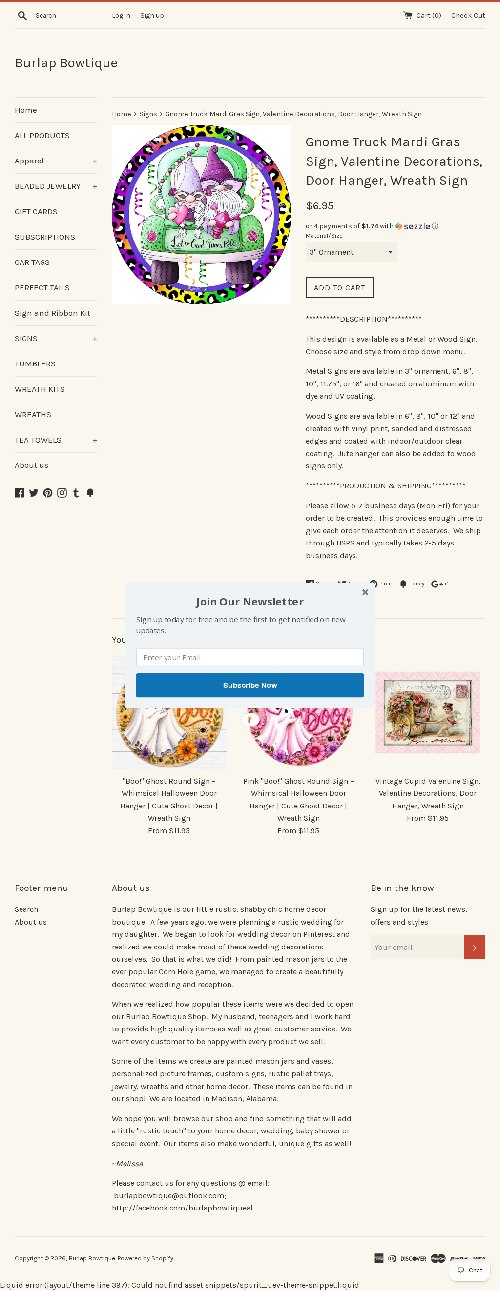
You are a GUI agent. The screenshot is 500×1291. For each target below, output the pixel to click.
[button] (250, 601)
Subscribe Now (250, 685)
